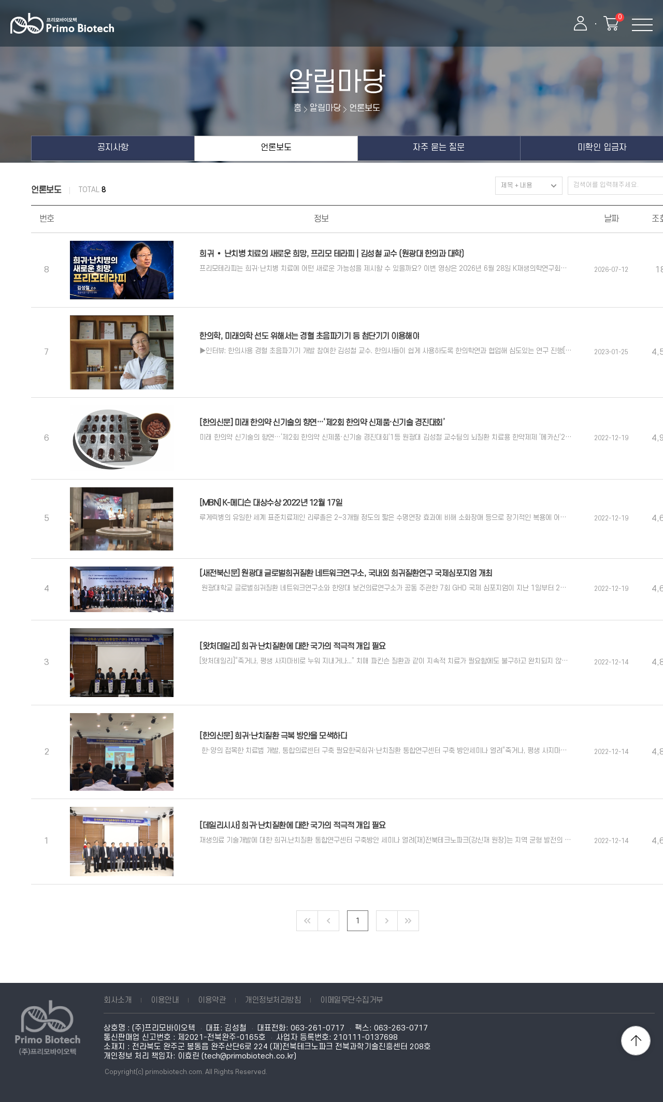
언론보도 (276, 147)
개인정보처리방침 (273, 1000)
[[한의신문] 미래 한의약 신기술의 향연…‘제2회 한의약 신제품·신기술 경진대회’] (122, 438)
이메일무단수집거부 (351, 1000)
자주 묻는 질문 (439, 147)
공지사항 (112, 147)
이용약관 (212, 1000)
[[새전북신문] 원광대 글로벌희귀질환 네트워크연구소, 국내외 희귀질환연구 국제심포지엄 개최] (122, 589)
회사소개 (118, 1000)
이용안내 (165, 1000)
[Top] (636, 1040)
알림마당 (336, 83)
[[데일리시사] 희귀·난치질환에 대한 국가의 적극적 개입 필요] (122, 841)
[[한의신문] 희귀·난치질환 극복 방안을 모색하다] (122, 752)
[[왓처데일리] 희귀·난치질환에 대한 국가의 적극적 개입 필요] (122, 662)
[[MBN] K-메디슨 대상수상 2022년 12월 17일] (122, 518)
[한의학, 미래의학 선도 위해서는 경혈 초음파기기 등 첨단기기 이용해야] (122, 352)
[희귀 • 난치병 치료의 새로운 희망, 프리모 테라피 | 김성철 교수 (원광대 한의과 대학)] (122, 270)
